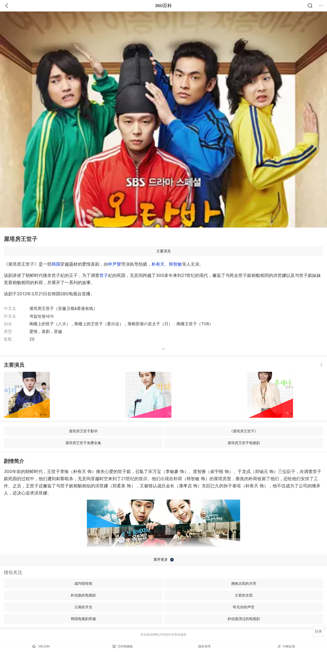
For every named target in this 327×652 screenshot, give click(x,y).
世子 (103, 275)
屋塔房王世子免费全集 (83, 443)
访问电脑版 (125, 646)
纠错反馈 (289, 646)
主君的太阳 (244, 595)
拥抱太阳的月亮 (243, 583)
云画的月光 (83, 607)
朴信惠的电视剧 (83, 595)
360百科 (163, 5)
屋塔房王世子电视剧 (244, 443)
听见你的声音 (243, 607)
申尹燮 (114, 264)
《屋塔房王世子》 (243, 431)
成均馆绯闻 (83, 583)
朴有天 (158, 264)
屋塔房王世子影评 (83, 431)
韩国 (56, 264)
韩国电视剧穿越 (83, 618)
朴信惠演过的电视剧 (244, 618)
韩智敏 (175, 264)
